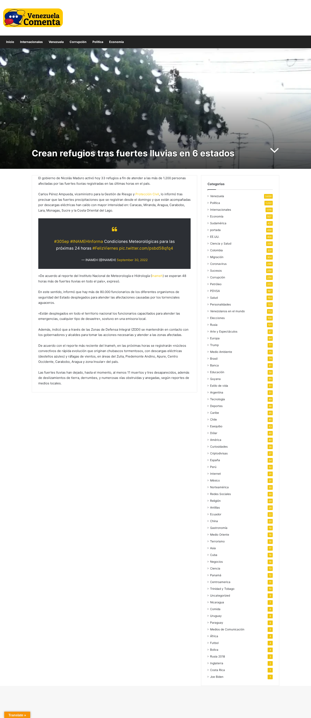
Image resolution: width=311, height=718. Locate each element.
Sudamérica (218, 223)
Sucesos (216, 270)
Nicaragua (217, 602)
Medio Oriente (219, 534)
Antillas (215, 507)
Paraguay (216, 622)
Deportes (216, 406)
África (214, 636)
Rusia (213, 324)
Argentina (216, 392)
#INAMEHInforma (86, 241)
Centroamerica (220, 582)
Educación (217, 372)
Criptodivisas (219, 453)
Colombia (216, 250)
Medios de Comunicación (227, 629)
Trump (214, 345)
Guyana (215, 379)
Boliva (214, 649)
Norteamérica (219, 487)
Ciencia (215, 568)
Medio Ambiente (221, 351)
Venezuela (56, 42)
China (214, 521)
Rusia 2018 (217, 656)
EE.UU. (214, 236)
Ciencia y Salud (220, 243)
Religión (215, 500)
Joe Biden (216, 676)
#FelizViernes (105, 248)
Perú (213, 467)
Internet (215, 473)
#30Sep (61, 241)
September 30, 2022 (132, 260)
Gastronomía (218, 528)
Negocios (216, 561)
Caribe (214, 412)
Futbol (214, 643)
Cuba (213, 555)
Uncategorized (220, 595)
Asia (213, 548)
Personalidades (220, 304)
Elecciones (217, 318)
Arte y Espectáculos (223, 331)
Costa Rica (217, 670)
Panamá (215, 575)
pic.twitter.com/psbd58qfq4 (146, 248)
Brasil (213, 358)
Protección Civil (147, 194)
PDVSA (215, 291)
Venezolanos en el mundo (227, 311)
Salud (214, 297)
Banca (214, 365)
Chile (213, 419)
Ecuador (215, 514)
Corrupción (78, 42)
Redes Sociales (220, 494)
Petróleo (216, 284)
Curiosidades (219, 446)
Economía (116, 42)
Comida (215, 609)
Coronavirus (218, 263)
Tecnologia (217, 399)
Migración (216, 257)
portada (215, 230)
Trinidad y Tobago (222, 588)
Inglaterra (216, 663)
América (215, 440)
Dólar (213, 433)
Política (97, 42)
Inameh (157, 276)
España (215, 460)
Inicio (10, 42)
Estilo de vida (219, 385)
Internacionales (31, 42)
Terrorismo (217, 541)
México (215, 480)
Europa (215, 338)
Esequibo (216, 426)
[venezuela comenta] (33, 17)
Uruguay (216, 616)
